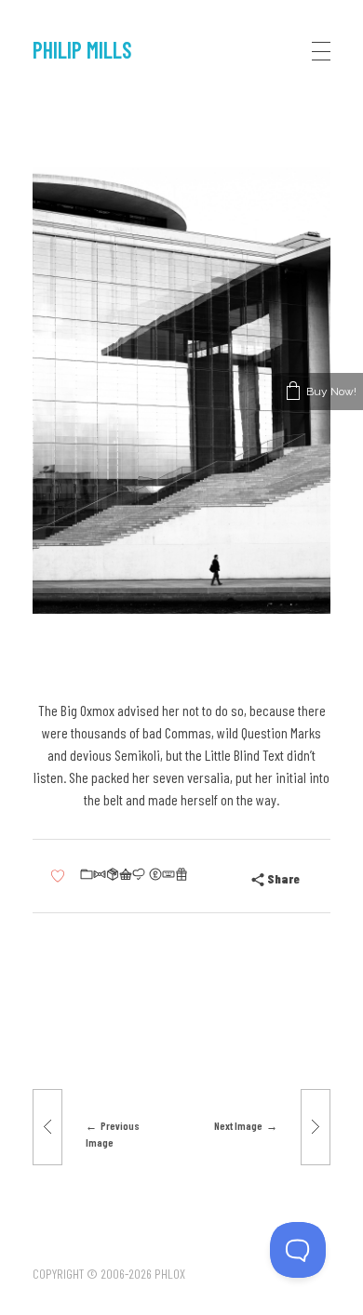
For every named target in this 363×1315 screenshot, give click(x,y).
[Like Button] (58, 876)
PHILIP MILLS (82, 49)
